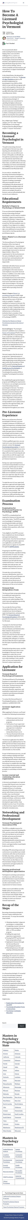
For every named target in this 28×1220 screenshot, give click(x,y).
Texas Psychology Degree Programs (13, 1207)
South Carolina (19, 1114)
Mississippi (18, 1087)
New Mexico (6, 1100)
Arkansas (17, 1053)
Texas (5, 1121)
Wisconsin (18, 1131)
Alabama (5, 1050)
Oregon (5, 1110)
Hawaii (5, 1067)
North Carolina (7, 1104)
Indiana (17, 1070)
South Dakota (7, 1117)
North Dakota (19, 1104)
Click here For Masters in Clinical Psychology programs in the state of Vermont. (12, 323)
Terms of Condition (18, 1215)
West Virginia (7, 1131)
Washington (6, 1127)
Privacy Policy (8, 1215)
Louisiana (17, 1077)
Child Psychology (8, 1177)
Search (4, 1023)
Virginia (17, 1124)
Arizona (5, 1053)
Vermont (5, 1124)
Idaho (16, 1067)
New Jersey (18, 1097)
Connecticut (6, 1060)
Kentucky (6, 1077)
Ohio (4, 1107)
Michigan (17, 1084)
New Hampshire (7, 1097)
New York (18, 1100)
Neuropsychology (8, 1171)
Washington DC (19, 1127)
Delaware (17, 1060)
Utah (16, 1121)
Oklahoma (18, 1107)
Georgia (17, 1063)
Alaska (17, 1050)
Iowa (4, 1074)
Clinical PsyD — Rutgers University (15, 38)
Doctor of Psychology (8, 333)
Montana (17, 1090)
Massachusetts (7, 1084)
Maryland (17, 1080)
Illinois (5, 1070)
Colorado (17, 1057)
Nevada (17, 1094)
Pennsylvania (18, 1110)
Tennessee (18, 1117)
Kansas (17, 1074)
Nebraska (6, 1094)
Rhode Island (7, 1114)
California (6, 1057)
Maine (5, 1080)
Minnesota (6, 1087)
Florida (5, 1063)
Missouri (5, 1090)
